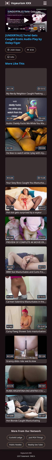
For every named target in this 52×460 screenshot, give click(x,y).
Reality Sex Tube (35, 444)
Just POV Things (36, 437)
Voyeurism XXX (21, 3)
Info (12, 57)
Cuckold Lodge (15, 437)
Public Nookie (15, 444)
